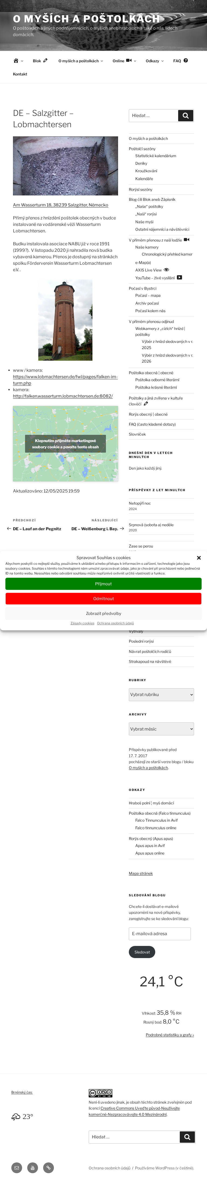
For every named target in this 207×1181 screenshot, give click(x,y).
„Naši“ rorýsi (146, 214)
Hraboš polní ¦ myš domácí (151, 803)
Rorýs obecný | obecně (148, 414)
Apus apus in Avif (150, 845)
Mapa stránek (141, 873)
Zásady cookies (82, 623)
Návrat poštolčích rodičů (150, 651)
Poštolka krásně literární (156, 387)
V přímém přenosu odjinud (151, 321)
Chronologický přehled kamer (167, 254)
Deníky (141, 163)
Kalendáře (144, 178)
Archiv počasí (147, 303)
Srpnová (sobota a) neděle (151, 524)
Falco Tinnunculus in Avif (156, 820)
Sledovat (142, 952)
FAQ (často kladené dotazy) (152, 424)
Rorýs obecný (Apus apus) (151, 838)
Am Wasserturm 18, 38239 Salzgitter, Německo (60, 205)
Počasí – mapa (148, 295)
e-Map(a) (143, 262)
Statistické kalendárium (155, 155)
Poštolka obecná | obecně (151, 372)
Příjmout (103, 583)
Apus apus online (149, 853)
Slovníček (137, 434)
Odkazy (152, 60)
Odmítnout (103, 598)
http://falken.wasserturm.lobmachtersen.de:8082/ (63, 396)
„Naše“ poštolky (149, 206)
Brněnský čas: (22, 1092)
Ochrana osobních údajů (115, 623)
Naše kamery (146, 247)
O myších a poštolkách (86, 19)
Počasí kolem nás (150, 310)
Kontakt (20, 74)
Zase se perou (141, 546)
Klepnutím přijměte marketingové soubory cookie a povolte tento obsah (65, 443)
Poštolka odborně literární (157, 379)
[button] (199, 557)
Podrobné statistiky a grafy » (170, 1034)
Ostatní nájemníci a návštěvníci (162, 229)
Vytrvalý (136, 631)
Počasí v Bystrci (142, 288)
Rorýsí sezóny (140, 189)
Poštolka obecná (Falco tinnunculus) (160, 813)
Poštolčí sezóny (142, 148)
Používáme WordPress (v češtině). (164, 1168)
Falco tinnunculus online (155, 827)
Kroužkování (146, 170)
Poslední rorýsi (141, 641)
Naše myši (144, 221)
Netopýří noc (140, 503)
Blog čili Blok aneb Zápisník (152, 199)
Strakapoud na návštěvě (150, 661)
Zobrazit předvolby (103, 613)
